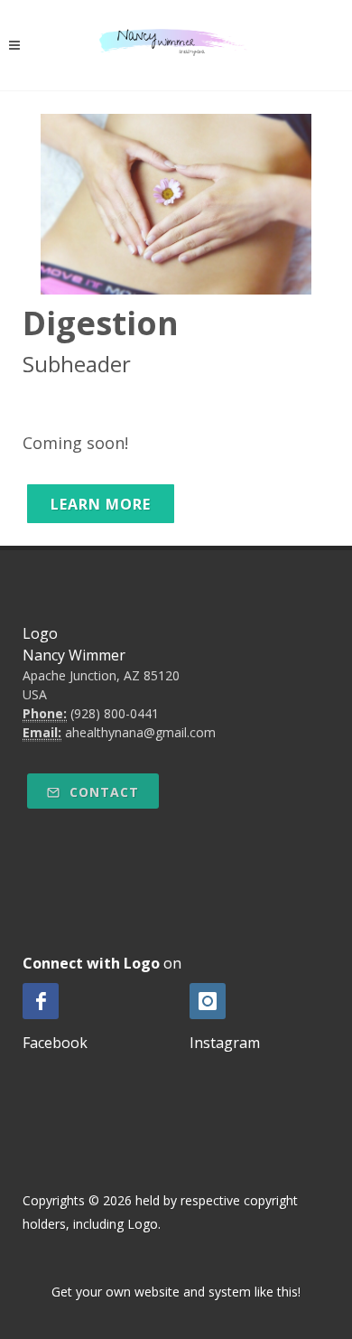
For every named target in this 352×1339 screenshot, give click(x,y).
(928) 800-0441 (114, 713)
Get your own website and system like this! (176, 1291)
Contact (102, 792)
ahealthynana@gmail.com (140, 732)
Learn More (101, 504)
